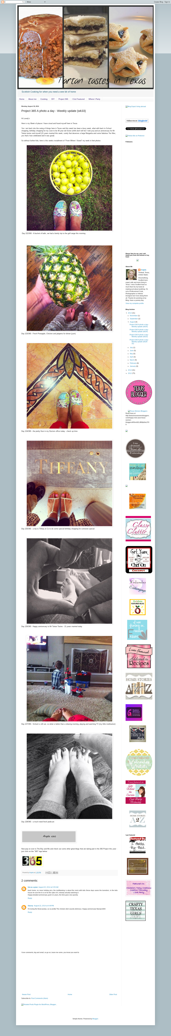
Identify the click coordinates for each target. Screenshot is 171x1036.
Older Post (113, 994)
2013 (130, 370)
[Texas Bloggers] (139, 405)
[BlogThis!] (49, 872)
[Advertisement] (69, 973)
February (133, 363)
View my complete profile (135, 303)
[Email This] (46, 872)
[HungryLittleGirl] (137, 594)
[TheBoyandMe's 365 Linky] (32, 866)
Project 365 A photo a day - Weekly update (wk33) (139, 336)
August (132, 322)
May (131, 354)
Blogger (95, 1019)
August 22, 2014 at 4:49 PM (44, 906)
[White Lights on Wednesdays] (139, 573)
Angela (143, 270)
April (132, 357)
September (134, 319)
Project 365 (63, 99)
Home (21, 99)
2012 (130, 373)
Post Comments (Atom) (39, 998)
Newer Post (26, 994)
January (133, 366)
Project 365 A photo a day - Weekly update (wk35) (139, 325)
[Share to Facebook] (54, 872)
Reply (30, 898)
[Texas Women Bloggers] (137, 411)
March (132, 360)
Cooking (43, 99)
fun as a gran (33, 887)
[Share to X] (51, 872)
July (131, 347)
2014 (130, 313)
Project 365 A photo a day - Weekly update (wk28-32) (139, 342)
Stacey (30, 906)
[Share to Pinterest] (57, 872)
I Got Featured (78, 99)
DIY (53, 99)
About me (32, 99)
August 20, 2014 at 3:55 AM (48, 887)
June (132, 351)
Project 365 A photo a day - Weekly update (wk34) (139, 330)
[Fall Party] (139, 699)
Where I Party (94, 99)
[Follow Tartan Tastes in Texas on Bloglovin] (137, 122)
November (134, 316)
